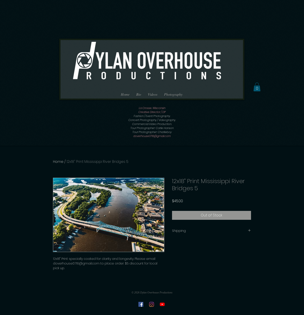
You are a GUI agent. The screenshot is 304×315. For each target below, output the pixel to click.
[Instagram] (151, 304)
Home (58, 161)
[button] (257, 87)
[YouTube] (162, 304)
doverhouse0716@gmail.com (152, 136)
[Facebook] (140, 304)
